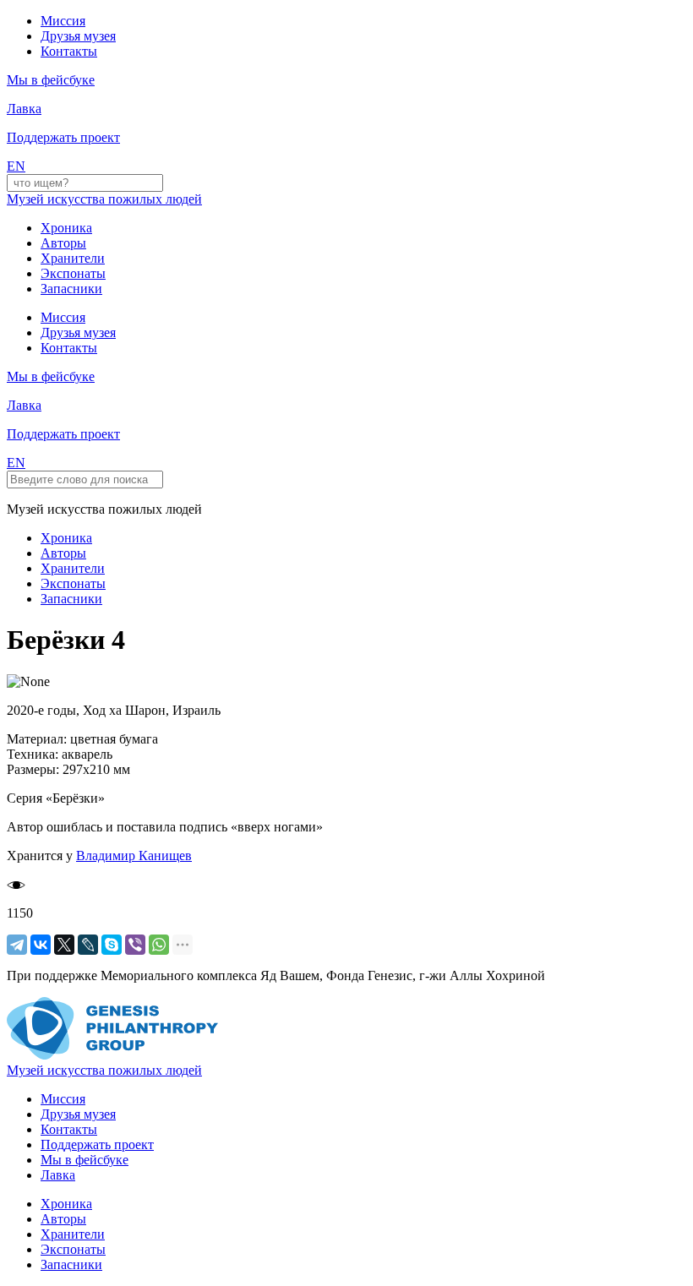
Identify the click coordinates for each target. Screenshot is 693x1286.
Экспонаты (73, 273)
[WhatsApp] (159, 945)
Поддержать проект (97, 1144)
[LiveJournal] (88, 945)
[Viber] (135, 945)
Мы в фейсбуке (84, 1159)
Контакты (69, 51)
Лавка (24, 108)
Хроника (66, 228)
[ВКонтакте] (40, 945)
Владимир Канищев (134, 855)
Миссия (63, 21)
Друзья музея (78, 36)
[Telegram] (17, 945)
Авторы (63, 243)
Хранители (73, 258)
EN (16, 166)
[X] (64, 945)
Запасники (71, 288)
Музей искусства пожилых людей (104, 199)
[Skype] (111, 945)
